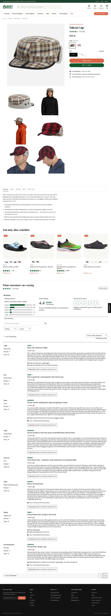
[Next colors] (107, 262)
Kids (31, 597)
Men (31, 592)
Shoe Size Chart (55, 592)
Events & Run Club (97, 597)
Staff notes (31, 189)
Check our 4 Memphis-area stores (91, 74)
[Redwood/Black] (79, 45)
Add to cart (87, 61)
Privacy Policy (95, 603)
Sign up (22, 598)
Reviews (18, 189)
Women (32, 595)
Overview (5, 189)
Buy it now (86, 65)
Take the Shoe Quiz (100, 13)
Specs (12, 189)
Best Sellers (17, 18)
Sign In (106, 1)
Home (4, 18)
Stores (97, 1)
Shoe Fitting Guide (55, 597)
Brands (32, 603)
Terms (93, 605)
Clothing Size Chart (56, 595)
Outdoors (32, 600)
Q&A (24, 189)
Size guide (101, 51)
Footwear (10, 18)
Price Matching (55, 600)
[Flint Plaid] (72, 45)
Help (102, 1)
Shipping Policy (75, 600)
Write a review (103, 288)
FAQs (72, 595)
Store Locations (96, 600)
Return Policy (74, 597)
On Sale (32, 605)
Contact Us (74, 592)
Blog (93, 595)
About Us (94, 592)
